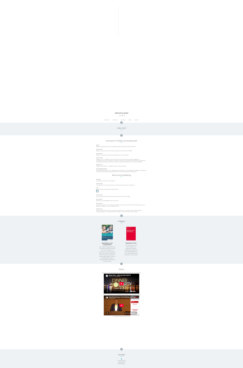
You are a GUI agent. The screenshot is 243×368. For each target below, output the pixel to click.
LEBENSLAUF (115, 119)
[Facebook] (124, 115)
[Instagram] (120, 115)
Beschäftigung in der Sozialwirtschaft (107, 251)
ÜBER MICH (106, 119)
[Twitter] (122, 115)
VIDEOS (130, 119)
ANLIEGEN (123, 119)
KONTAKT (136, 119)
